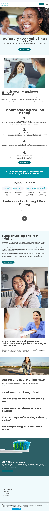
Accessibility (5, 497)
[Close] (47, 504)
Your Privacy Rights (17, 508)
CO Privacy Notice (6, 493)
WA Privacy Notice (6, 495)
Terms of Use (5, 487)
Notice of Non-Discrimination (8, 489)
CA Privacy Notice (6, 491)
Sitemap (4, 499)
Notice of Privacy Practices (7, 485)
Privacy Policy (5, 482)
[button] (47, 4)
